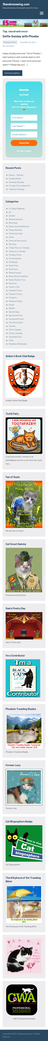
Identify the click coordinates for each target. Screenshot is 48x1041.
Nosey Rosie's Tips (17, 279)
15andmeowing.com (16, 4)
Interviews (13, 269)
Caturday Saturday (16, 182)
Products (13, 297)
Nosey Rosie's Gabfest (18, 276)
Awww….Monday (16, 175)
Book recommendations (19, 226)
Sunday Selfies (15, 178)
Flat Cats (12, 244)
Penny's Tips (14, 287)
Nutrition (13, 283)
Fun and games (15, 258)
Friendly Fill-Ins (15, 255)
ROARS (12, 308)
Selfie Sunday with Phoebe (21, 36)
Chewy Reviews (15, 230)
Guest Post (13, 265)
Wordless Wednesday (18, 344)
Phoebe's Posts (10, 42)
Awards (12, 215)
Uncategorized (15, 336)
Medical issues (15, 272)
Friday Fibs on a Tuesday (19, 247)
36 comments (8, 46)
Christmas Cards (16, 233)
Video (11, 340)
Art (10, 212)
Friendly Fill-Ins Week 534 (19, 185)
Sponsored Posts (16, 319)
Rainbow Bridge (15, 301)
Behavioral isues (16, 219)
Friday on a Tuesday (17, 251)
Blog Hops (13, 223)
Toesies (12, 326)
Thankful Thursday (16, 189)
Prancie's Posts (15, 294)
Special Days (14, 312)
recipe (11, 304)
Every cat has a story (17, 240)
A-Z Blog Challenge (17, 208)
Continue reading (12, 73)
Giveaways (13, 262)
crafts (11, 237)
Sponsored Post (16, 315)
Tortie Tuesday (15, 329)
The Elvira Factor (16, 322)
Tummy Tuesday (15, 333)
